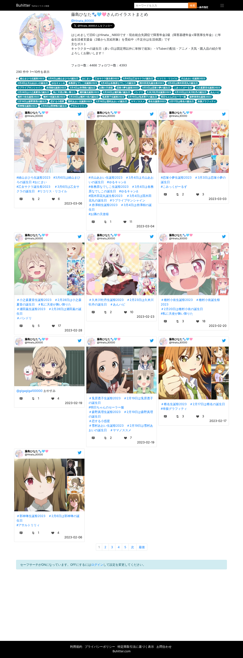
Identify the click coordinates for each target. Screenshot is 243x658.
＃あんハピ (117, 304)
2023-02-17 (217, 421)
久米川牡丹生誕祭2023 (159, 92)
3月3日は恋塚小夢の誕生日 (156, 87)
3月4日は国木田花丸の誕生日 (182, 83)
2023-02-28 (73, 330)
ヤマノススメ (138, 101)
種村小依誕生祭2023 (54, 96)
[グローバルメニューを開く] (222, 5)
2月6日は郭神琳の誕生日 (54, 105)
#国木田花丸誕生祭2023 (105, 196)
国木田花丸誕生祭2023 (152, 83)
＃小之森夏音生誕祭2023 (34, 300)
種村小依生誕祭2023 (28, 96)
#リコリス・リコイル (52, 191)
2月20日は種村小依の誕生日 (84, 96)
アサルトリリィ (78, 105)
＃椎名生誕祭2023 (174, 404)
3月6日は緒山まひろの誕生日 (63, 78)
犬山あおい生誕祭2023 (193, 78)
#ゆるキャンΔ (116, 182)
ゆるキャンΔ (58, 83)
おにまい (86, 78)
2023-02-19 (73, 403)
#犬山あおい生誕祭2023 (105, 177)
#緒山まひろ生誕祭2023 (33, 177)
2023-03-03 (217, 199)
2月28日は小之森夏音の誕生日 (33, 92)
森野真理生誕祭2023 (200, 96)
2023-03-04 (145, 226)
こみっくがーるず (183, 87)
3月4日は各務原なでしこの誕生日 (118, 83)
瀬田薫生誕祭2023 (89, 92)
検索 (192, 5)
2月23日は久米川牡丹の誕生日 (191, 92)
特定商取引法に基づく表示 (136, 646)
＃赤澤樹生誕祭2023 (103, 205)
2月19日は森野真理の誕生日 (32, 101)
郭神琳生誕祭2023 (27, 105)
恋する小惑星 (57, 101)
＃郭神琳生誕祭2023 (31, 516)
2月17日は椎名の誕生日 (181, 101)
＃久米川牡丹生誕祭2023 (106, 300)
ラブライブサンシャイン (30, 87)
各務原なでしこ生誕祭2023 (82, 83)
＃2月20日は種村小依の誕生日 (182, 309)
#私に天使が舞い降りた (177, 313)
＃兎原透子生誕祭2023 (105, 398)
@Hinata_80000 (82, 21)
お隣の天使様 (106, 87)
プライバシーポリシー (100, 646)
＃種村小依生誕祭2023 (177, 300)
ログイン (97, 565)
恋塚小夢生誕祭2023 (128, 87)
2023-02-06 (73, 537)
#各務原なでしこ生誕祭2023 (109, 187)
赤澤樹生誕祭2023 (56, 87)
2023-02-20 (217, 326)
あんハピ (214, 92)
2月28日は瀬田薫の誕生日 (116, 92)
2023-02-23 (145, 316)
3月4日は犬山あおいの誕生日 (32, 83)
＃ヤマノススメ (120, 430)
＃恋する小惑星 (99, 421)
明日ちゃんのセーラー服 (173, 96)
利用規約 (76, 646)
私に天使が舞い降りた (64, 92)
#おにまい (40, 182)
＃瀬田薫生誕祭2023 (31, 309)
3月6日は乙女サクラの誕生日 (138, 78)
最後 (142, 547)
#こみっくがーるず (174, 187)
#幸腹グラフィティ (174, 409)
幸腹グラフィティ (207, 101)
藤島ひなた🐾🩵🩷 (36, 112)
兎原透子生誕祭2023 (113, 96)
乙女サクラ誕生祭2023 (107, 78)
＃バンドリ (24, 318)
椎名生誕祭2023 (157, 101)
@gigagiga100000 (30, 391)
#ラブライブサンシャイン (127, 200)
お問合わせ (164, 646)
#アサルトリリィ (28, 525)
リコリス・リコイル (167, 78)
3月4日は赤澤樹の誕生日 (82, 87)
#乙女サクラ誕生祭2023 (33, 187)
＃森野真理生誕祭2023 (105, 412)
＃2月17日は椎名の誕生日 (207, 404)
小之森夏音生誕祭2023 (208, 87)
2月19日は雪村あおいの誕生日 (111, 101)
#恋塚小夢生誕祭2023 (176, 177)
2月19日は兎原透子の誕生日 (142, 96)
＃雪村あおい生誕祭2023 (106, 425)
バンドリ (138, 92)
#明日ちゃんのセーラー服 (106, 407)
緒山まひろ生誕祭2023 (32, 78)
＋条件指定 (202, 7)
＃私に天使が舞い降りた (54, 304)
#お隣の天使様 (99, 214)
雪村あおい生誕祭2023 (80, 101)
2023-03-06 (73, 203)
